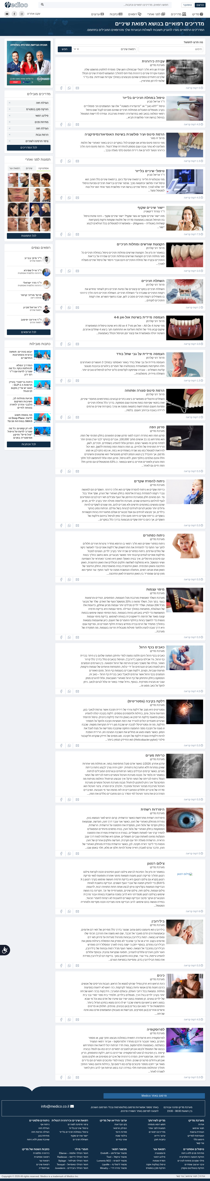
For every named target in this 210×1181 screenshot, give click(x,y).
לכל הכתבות (29, 444)
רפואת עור (44, 1160)
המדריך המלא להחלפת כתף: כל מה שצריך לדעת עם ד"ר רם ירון (20, 370)
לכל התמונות (28, 235)
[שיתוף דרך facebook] (61, 88)
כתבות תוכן (159, 1139)
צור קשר (200, 1143)
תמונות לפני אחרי (156, 1128)
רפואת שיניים (42, 1164)
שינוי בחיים (121, 1139)
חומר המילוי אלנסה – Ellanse (73, 1153)
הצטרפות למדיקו (196, 1135)
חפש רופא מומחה (156, 1124)
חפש (65, 49)
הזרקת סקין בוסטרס (37, 109)
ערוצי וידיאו (159, 1135)
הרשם (200, 5)
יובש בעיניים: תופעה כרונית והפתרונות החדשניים (20, 354)
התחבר (187, 5)
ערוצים (96, 14)
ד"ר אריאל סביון (156, 101)
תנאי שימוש (198, 1128)
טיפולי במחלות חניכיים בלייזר (73, 1132)
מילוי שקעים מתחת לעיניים (191, 1160)
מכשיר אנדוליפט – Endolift (114, 1153)
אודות (201, 1124)
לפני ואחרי (154, 14)
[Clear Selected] (78, 49)
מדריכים (176, 14)
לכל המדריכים (29, 147)
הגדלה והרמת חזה (40, 1132)
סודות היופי (121, 1132)
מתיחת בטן (43, 1135)
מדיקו (195, 14)
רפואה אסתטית (41, 1157)
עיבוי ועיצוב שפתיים (194, 1164)
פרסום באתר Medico (154, 1095)
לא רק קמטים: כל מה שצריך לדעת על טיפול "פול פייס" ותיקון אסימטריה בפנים (20, 433)
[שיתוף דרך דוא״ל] (77, 88)
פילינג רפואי (41, 115)
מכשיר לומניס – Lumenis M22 (112, 1160)
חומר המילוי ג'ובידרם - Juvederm (71, 1168)
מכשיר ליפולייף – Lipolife (114, 1164)
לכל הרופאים (28, 332)
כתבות (114, 14)
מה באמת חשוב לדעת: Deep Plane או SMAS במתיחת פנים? (19, 417)
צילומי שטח (121, 1135)
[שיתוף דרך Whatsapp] (69, 88)
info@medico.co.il (55, 1106)
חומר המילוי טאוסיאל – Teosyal (72, 1164)
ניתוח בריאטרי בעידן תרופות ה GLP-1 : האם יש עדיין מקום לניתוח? (20, 386)
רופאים (133, 14)
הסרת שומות (159, 1160)
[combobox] (105, 49)
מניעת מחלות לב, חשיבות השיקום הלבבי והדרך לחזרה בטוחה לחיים (21, 403)
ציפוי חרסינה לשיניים (37, 141)
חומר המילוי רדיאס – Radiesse (72, 1157)
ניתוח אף (45, 1124)
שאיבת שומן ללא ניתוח (38, 1139)
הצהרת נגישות (197, 1132)
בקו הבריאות (121, 1124)
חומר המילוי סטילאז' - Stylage (73, 1160)
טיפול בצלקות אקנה (155, 1164)
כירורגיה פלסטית (41, 1153)
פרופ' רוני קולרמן (155, 248)
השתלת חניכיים (80, 1139)
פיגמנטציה (160, 1153)
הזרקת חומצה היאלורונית (191, 1157)
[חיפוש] (42, 5)
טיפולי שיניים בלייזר (78, 1128)
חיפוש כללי (198, 1139)
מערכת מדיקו (157, 65)
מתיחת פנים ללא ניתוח (192, 1153)
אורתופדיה (44, 1168)
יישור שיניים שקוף (79, 1135)
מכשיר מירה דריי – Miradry (113, 1168)
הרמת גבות (42, 134)
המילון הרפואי (120, 1128)
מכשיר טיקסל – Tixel (116, 1157)
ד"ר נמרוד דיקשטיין (154, 211)
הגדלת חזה (42, 102)
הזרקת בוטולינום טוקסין (192, 1168)
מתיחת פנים (41, 122)
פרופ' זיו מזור (157, 138)
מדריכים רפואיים (157, 1132)
